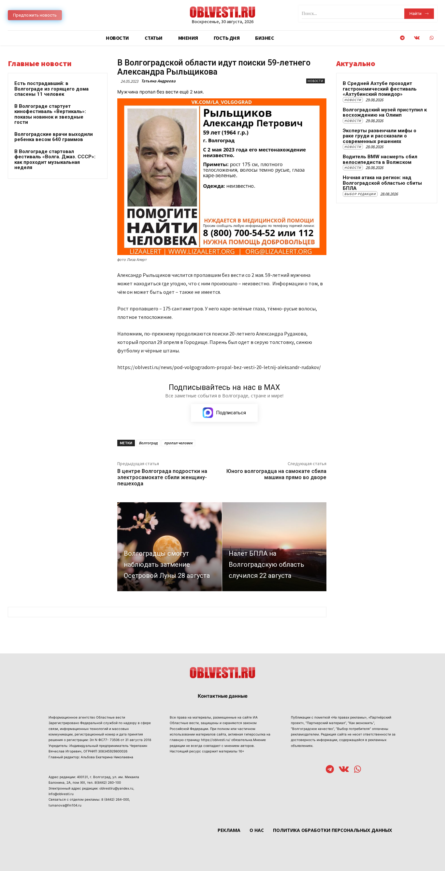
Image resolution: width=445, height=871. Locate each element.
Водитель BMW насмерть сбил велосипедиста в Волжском (380, 159)
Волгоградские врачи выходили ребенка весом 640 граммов (53, 137)
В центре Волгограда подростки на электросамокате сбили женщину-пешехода (162, 477)
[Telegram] (402, 38)
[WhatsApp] (431, 38)
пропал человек (178, 442)
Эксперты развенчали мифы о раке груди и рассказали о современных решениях (379, 136)
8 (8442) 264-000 (115, 799)
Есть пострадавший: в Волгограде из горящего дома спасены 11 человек (51, 88)
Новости (315, 81)
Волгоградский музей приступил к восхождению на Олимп (385, 112)
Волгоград (148, 442)
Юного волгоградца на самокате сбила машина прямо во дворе (276, 474)
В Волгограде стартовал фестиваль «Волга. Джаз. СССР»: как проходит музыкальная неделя (54, 160)
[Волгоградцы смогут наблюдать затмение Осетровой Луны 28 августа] (169, 546)
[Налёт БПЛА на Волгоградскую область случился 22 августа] (274, 546)
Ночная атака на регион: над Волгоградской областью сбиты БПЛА (382, 183)
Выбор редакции (360, 194)
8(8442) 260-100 (107, 782)
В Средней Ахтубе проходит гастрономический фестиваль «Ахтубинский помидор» (380, 88)
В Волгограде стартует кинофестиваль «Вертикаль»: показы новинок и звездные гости (50, 114)
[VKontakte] (417, 38)
